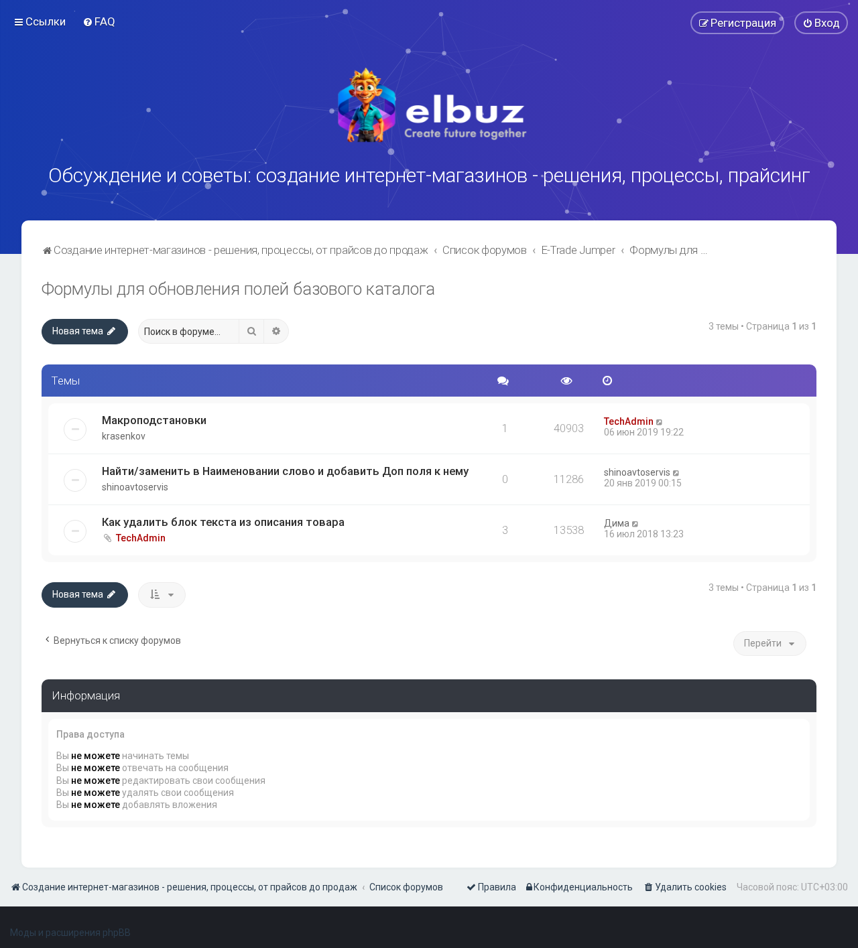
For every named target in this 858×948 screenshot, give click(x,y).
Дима (616, 523)
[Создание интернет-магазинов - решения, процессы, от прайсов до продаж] (429, 105)
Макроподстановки (154, 420)
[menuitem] (99, 21)
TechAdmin (629, 421)
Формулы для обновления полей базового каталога (238, 289)
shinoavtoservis (135, 487)
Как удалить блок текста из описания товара (223, 522)
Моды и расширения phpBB (70, 932)
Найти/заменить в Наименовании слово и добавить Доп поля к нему (285, 471)
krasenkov (123, 436)
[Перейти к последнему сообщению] (660, 421)
